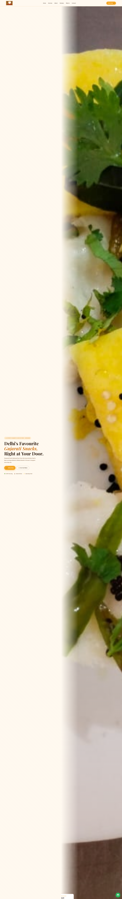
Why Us (68, 3)
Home (44, 3)
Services (50, 3)
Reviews (62, 3)
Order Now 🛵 (111, 3)
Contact (74, 3)
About (56, 3)
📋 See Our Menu (22, 468)
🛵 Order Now (9, 468)
